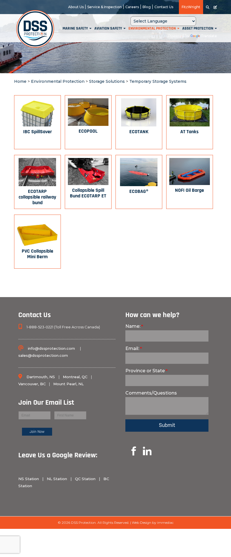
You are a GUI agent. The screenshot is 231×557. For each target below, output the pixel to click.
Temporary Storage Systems (157, 81)
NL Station (57, 478)
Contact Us (163, 7)
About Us (76, 7)
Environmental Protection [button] (152, 28)
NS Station (29, 478)
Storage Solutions (107, 81)
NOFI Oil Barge (189, 190)
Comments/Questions (151, 393)
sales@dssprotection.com (43, 355)
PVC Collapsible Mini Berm (37, 254)
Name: (132, 326)
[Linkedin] (127, 450)
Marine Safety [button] (76, 28)
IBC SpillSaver (37, 132)
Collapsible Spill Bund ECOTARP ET (88, 193)
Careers (132, 7)
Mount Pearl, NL (68, 384)
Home (20, 81)
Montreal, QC (75, 377)
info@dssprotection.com (51, 348)
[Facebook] (19, 495)
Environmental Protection (58, 81)
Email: (132, 348)
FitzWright (191, 7)
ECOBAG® (138, 191)
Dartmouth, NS (41, 377)
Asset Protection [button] (198, 28)
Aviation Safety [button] (108, 28)
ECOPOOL (88, 131)
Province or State (145, 370)
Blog (147, 7)
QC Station (85, 478)
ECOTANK (138, 132)
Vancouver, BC (32, 384)
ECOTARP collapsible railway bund (37, 197)
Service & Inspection (104, 7)
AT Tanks (189, 132)
